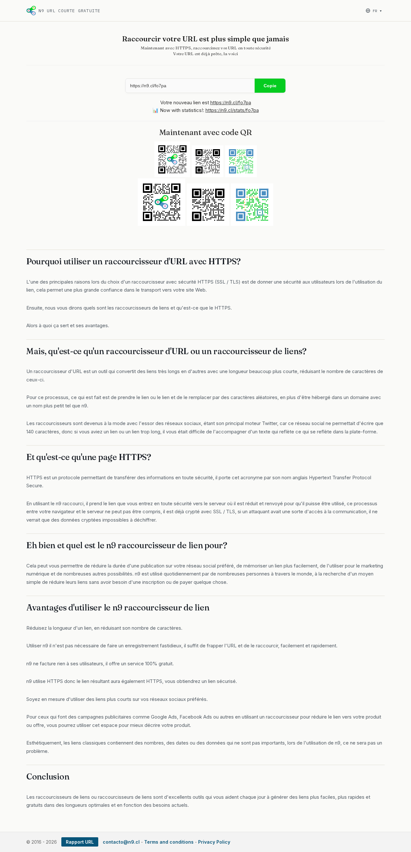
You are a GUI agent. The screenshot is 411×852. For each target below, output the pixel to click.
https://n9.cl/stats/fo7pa (232, 110)
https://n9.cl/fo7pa (230, 102)
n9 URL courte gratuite (70, 10)
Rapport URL (80, 842)
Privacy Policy (214, 842)
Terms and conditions (169, 842)
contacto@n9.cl (121, 842)
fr (377, 10)
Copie (270, 85)
